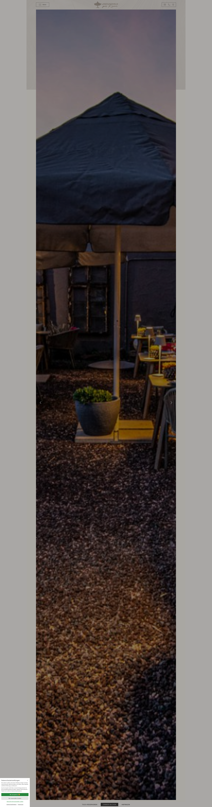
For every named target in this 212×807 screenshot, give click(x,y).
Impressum (20, 804)
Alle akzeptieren (14, 794)
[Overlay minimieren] (27, 780)
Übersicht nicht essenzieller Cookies (15, 801)
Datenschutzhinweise (11, 804)
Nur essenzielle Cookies (15, 798)
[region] (14, 787)
